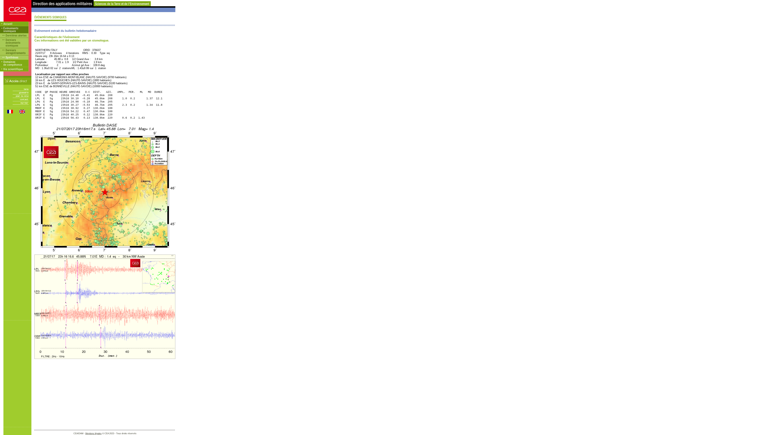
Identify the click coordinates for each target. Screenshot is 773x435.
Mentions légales (93, 433)
